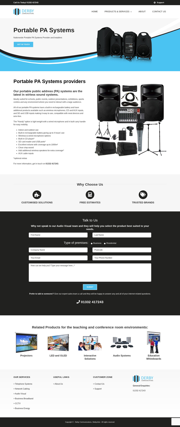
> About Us (58, 384)
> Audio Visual (19, 394)
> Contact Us (98, 384)
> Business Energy (21, 408)
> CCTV (17, 403)
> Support (97, 389)
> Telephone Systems (22, 384)
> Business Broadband (23, 399)
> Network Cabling (21, 389)
